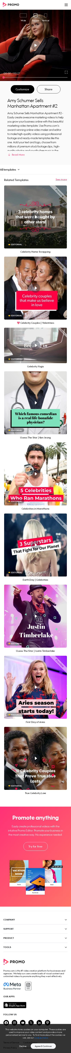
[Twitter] (31, 1023)
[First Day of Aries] (35, 687)
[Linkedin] (39, 1023)
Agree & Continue (43, 1046)
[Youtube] (23, 1023)
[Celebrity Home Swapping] (35, 216)
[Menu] (66, 5)
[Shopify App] (35, 1005)
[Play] (35, 45)
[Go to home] (12, 4)
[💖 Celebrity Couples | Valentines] (35, 288)
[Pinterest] (47, 1023)
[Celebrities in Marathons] (35, 473)
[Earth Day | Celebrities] (35, 545)
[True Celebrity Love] (35, 758)
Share (49, 89)
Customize (22, 89)
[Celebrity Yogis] (35, 345)
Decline (23, 1046)
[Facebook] (12, 986)
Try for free (35, 846)
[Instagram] (28, 986)
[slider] (3, 77)
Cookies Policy (41, 1037)
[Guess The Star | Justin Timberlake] (35, 616)
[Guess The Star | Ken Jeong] (35, 402)
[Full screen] (66, 72)
